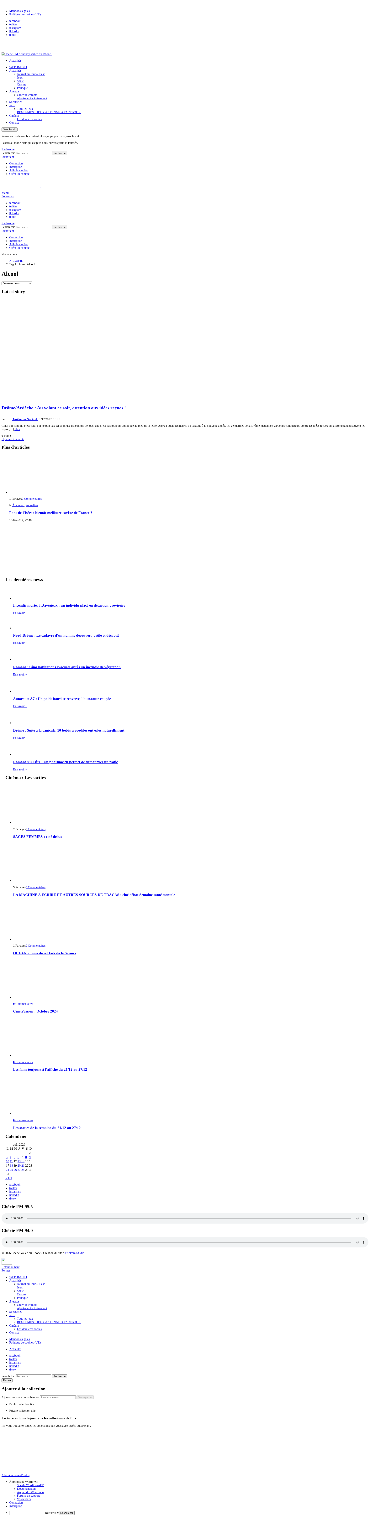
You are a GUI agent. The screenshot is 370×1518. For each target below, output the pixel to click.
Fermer (6, 1270)
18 (11, 1165)
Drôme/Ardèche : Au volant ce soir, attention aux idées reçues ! (64, 407)
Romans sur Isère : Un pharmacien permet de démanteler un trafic (65, 762)
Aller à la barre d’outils (15, 1475)
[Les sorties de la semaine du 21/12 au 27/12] (189, 1095)
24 (7, 1169)
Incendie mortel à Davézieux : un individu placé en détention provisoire (69, 605)
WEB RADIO (18, 67)
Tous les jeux (25, 108)
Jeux (20, 77)
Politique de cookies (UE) (25, 14)
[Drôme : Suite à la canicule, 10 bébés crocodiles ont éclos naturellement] (189, 718)
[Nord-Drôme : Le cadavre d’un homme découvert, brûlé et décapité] (189, 624)
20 (19, 1165)
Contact (14, 122)
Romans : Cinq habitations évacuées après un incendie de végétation (67, 667)
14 (22, 1161)
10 (7, 1161)
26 (15, 1169)
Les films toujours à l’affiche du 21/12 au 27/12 (50, 1069)
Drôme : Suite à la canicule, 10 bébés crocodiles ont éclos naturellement (68, 730)
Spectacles (15, 101)
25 (11, 1169)
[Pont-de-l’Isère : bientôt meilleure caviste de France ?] (188, 474)
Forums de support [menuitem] (28, 1495)
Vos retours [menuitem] (24, 1499)
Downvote (17, 439)
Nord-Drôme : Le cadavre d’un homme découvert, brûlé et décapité (66, 635)
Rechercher (52, 1512)
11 (11, 1161)
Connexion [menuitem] (16, 1502)
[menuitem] (188, 1482)
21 (22, 1165)
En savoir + (20, 612)
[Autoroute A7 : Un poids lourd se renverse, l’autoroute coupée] (189, 686)
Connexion (16, 163)
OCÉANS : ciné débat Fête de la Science (44, 953)
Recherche (60, 153)
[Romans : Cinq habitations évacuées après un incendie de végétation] (189, 654)
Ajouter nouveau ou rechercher (21, 1397)
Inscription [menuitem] (15, 1506)
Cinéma (14, 115)
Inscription (15, 166)
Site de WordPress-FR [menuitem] (30, 1485)
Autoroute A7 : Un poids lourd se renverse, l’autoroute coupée (62, 699)
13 (19, 1161)
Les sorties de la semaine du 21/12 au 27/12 (47, 1128)
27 (19, 1169)
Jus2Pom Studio (74, 1253)
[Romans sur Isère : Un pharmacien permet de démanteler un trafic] (189, 749)
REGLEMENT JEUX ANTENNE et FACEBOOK (49, 112)
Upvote (6, 439)
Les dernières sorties (29, 119)
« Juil (8, 1178)
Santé (20, 81)
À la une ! (18, 505)
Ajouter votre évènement (32, 98)
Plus (17, 429)
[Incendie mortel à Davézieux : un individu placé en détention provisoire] (189, 593)
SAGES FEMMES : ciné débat (37, 837)
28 (22, 1169)
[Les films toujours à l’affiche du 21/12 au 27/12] (189, 1037)
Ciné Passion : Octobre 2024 (35, 1011)
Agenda (14, 91)
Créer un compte (27, 94)
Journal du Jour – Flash (31, 74)
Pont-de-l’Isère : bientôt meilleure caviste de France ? (50, 513)
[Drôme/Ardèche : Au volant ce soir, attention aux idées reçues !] (185, 350)
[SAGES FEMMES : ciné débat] (189, 804)
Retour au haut (10, 1267)
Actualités (15, 60)
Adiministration (18, 170)
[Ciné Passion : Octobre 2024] (189, 979)
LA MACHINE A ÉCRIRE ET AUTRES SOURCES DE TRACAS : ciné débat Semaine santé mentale (94, 895)
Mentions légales (19, 11)
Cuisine (21, 84)
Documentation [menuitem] (26, 1488)
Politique (22, 88)
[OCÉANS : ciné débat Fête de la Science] (189, 921)
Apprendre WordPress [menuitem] (30, 1492)
